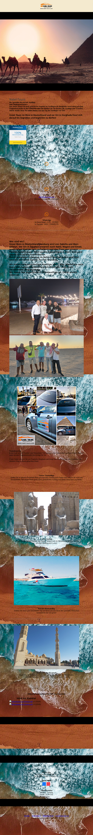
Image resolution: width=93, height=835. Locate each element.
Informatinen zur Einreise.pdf (22, 702)
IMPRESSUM (48, 816)
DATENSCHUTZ (62, 816)
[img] (46, 6)
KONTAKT (36, 816)
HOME (27, 816)
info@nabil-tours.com (46, 197)
